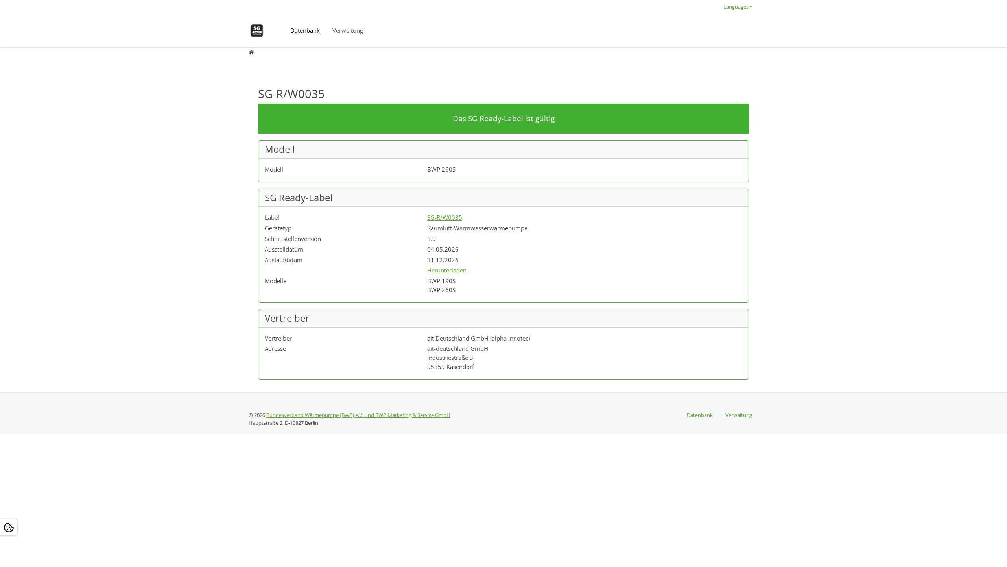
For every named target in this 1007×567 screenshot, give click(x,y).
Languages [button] (736, 6)
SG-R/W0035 (444, 217)
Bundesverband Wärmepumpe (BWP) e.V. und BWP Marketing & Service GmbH (358, 415)
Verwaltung (347, 30)
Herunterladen (447, 270)
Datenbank (305, 30)
